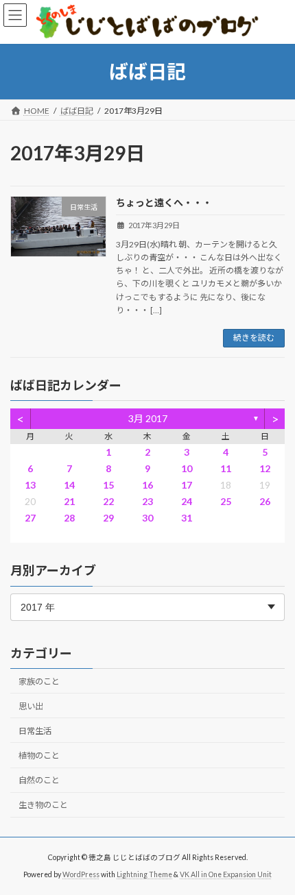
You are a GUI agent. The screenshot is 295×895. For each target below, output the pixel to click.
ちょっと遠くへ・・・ (164, 202)
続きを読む (253, 337)
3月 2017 (147, 418)
